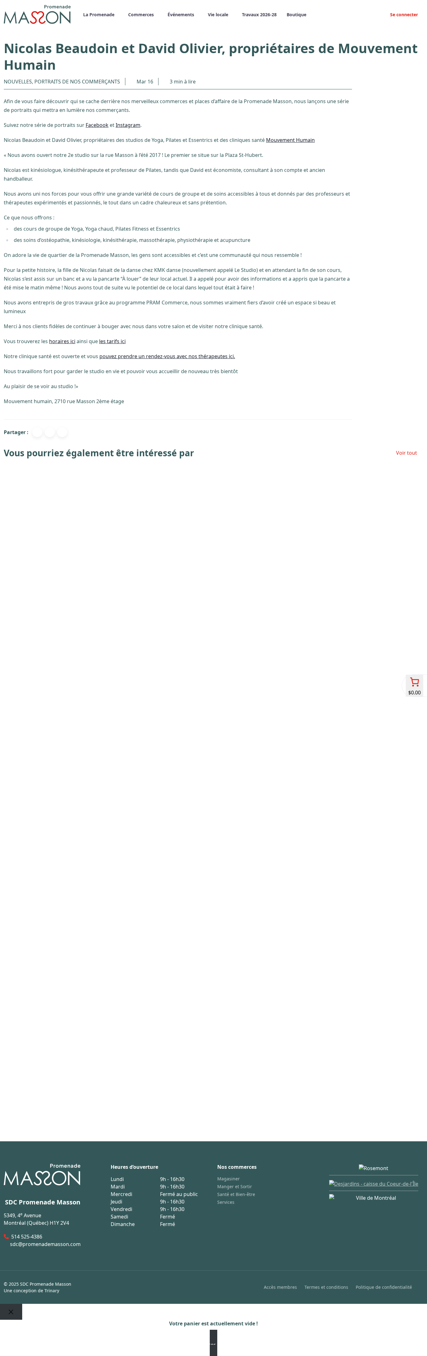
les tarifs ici (112, 341)
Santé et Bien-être (236, 1194)
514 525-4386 (26, 1236)
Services (225, 1202)
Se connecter (403, 15)
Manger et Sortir (234, 1186)
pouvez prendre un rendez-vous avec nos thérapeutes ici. (167, 356)
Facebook (97, 125)
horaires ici (62, 341)
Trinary (51, 1290)
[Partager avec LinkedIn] (62, 432)
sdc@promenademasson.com (45, 1244)
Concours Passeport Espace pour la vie (51, 1095)
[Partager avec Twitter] (50, 432)
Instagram (128, 125)
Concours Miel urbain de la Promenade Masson (62, 884)
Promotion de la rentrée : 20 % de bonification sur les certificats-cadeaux (94, 672)
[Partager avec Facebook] (37, 432)
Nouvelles (18, 81)
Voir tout (406, 452)
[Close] (11, 1312)
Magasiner (228, 1179)
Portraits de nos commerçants (77, 81)
